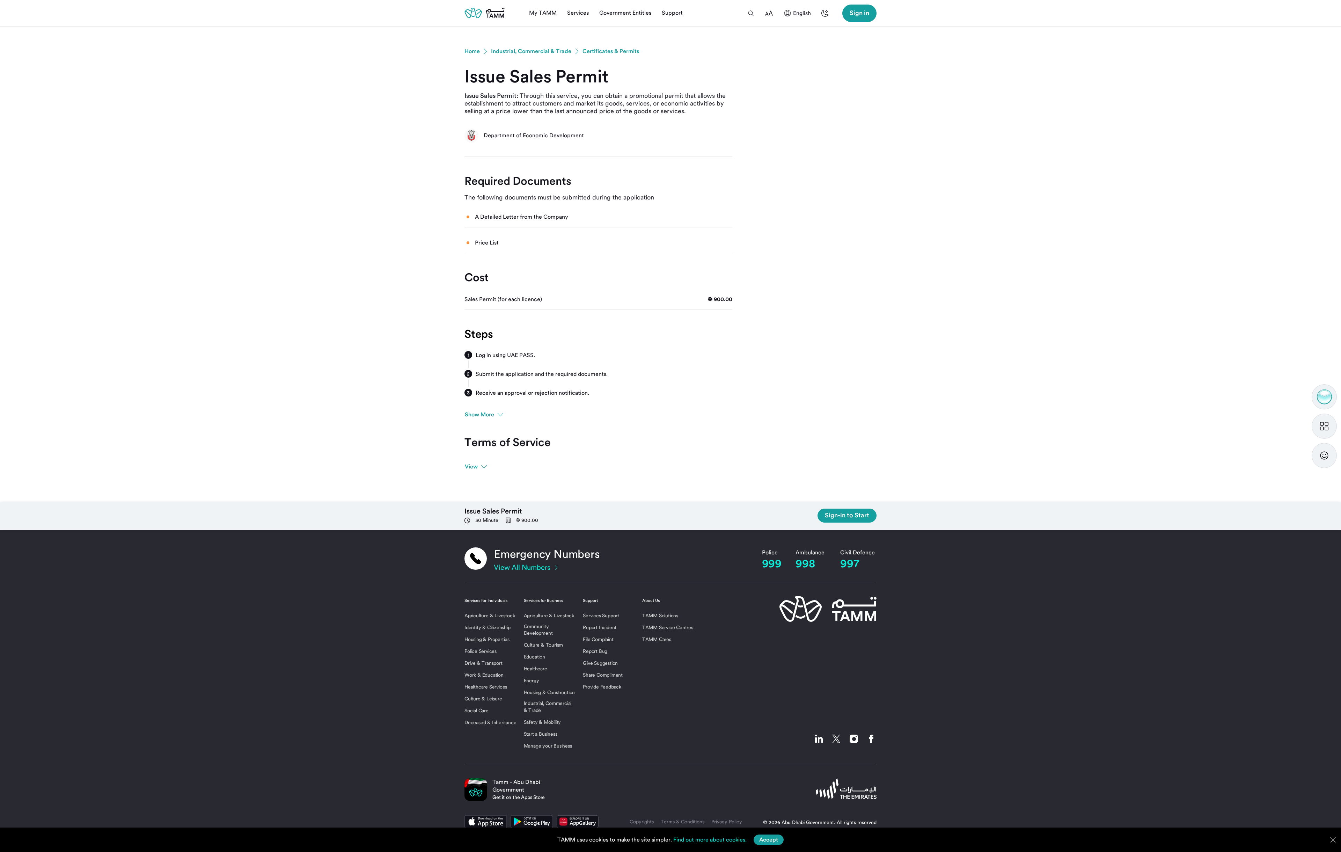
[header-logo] (484, 13)
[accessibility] (769, 13)
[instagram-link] (854, 739)
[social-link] (819, 739)
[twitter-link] (836, 739)
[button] (751, 13)
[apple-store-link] (485, 821)
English (802, 13)
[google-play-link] (532, 821)
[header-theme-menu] (825, 13)
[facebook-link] (870, 739)
